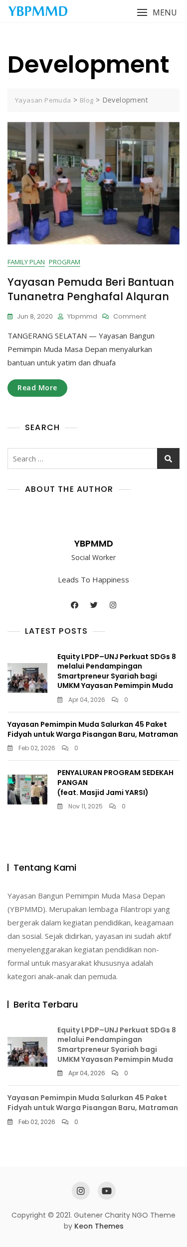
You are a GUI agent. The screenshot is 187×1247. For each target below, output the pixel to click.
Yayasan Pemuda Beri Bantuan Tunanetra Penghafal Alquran (90, 289)
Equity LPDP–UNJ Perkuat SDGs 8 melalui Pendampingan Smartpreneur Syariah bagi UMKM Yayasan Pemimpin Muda (116, 671)
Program (64, 261)
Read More (37, 387)
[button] (157, 12)
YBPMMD (93, 543)
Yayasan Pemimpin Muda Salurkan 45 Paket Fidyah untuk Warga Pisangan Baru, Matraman (92, 729)
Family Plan (26, 261)
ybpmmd (82, 316)
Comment (129, 317)
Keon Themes (99, 1226)
